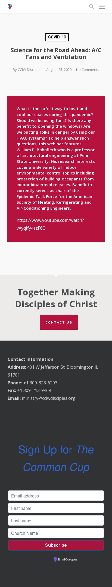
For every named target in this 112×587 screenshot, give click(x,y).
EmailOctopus (67, 559)
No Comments (87, 69)
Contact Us (58, 322)
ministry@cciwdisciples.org (49, 398)
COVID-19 (57, 37)
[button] (102, 6)
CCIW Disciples (30, 69)
